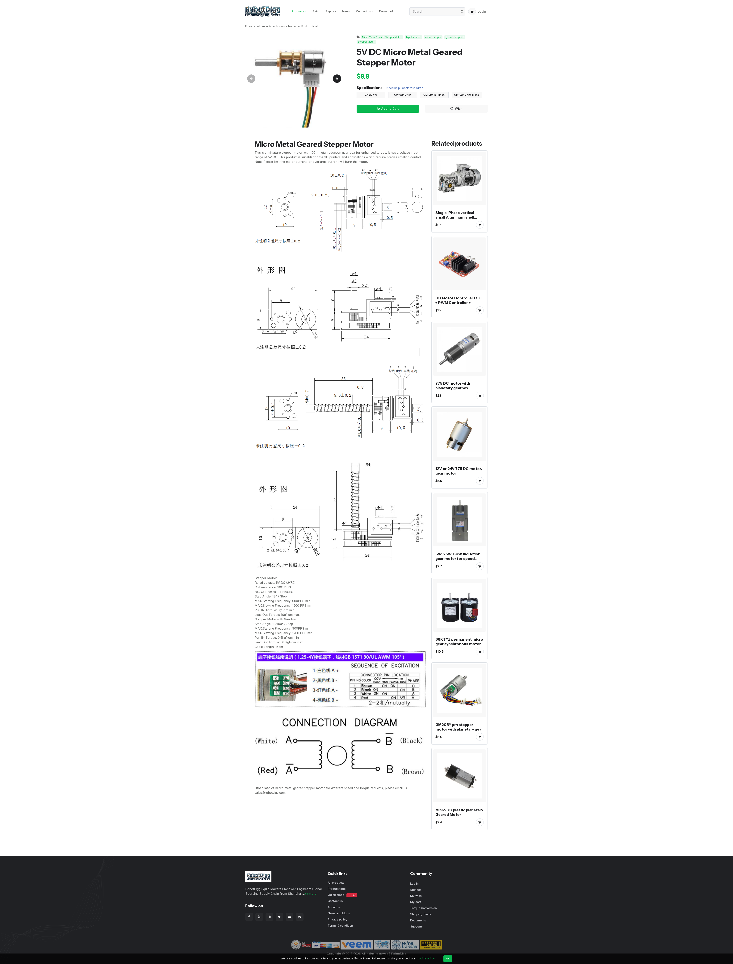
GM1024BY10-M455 (467, 94)
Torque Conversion (423, 908)
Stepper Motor (366, 41)
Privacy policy (337, 919)
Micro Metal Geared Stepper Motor (381, 37)
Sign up (415, 889)
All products (264, 26)
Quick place (342, 895)
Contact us (363, 11)
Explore (331, 11)
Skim (316, 11)
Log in (414, 883)
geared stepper (455, 37)
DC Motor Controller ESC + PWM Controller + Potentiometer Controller (459, 302)
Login (482, 11)
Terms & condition (340, 925)
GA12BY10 (371, 94)
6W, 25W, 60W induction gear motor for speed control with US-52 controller (457, 561)
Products (298, 11)
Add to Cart (390, 109)
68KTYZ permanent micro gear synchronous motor (459, 641)
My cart (415, 902)
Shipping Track (420, 914)
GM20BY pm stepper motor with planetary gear (459, 726)
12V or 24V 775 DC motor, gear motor (458, 471)
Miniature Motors (286, 26)
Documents (418, 920)
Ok (448, 958)
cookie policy (425, 958)
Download (386, 11)
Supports (416, 926)
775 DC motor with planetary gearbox (452, 385)
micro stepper (433, 37)
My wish (416, 896)
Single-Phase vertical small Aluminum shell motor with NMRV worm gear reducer (457, 219)
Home (248, 26)
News (346, 11)
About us (334, 907)
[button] (472, 11)
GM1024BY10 (402, 94)
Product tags (337, 889)
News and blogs (339, 913)
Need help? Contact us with (404, 88)
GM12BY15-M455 (434, 94)
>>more (310, 893)
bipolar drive (413, 37)
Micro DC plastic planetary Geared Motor (459, 812)
